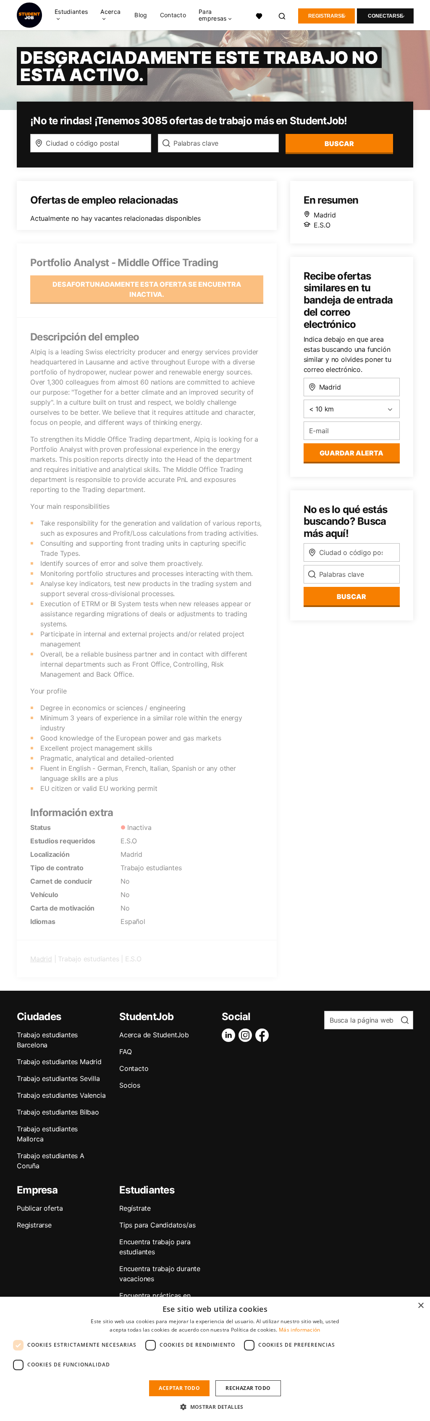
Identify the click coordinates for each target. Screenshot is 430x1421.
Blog (140, 15)
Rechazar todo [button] (247, 1388)
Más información (299, 1329)
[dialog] (215, 1359)
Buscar (339, 143)
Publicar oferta (40, 1208)
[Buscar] (282, 15)
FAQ (125, 1051)
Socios (129, 1085)
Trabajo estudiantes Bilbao (58, 1112)
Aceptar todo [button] (179, 1388)
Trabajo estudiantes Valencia (61, 1095)
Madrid (41, 959)
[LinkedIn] (230, 1035)
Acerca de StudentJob (154, 1035)
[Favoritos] (259, 15)
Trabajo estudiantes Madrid (59, 1061)
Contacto (173, 15)
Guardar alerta (351, 453)
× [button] (420, 1306)
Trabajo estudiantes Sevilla (58, 1078)
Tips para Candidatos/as (157, 1225)
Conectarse (385, 16)
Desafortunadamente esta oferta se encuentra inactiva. (146, 289)
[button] (215, 1407)
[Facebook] (263, 1035)
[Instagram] (247, 1035)
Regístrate (135, 1208)
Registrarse (326, 16)
